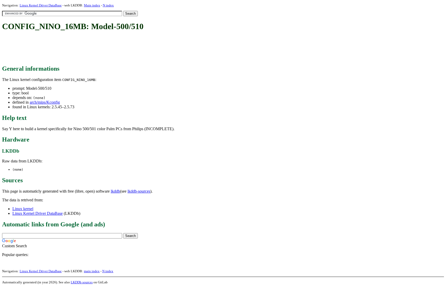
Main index (92, 5)
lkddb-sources (139, 191)
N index (108, 5)
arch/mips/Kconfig (45, 102)
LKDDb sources (82, 282)
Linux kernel (22, 209)
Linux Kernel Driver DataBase (41, 5)
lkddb (115, 191)
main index (92, 271)
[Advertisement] (96, 48)
